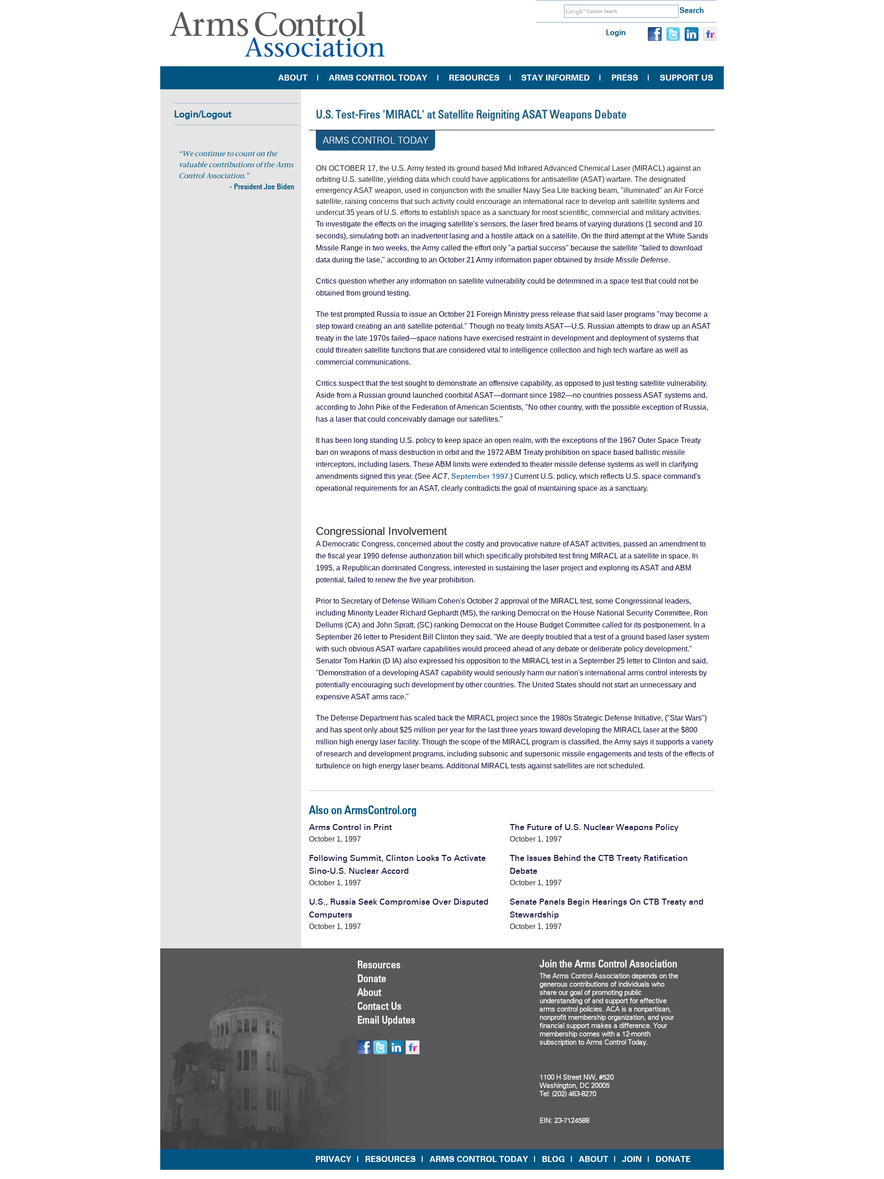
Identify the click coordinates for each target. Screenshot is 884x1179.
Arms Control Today (378, 78)
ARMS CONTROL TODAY (479, 1159)
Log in (616, 32)
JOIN (632, 1159)
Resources (474, 78)
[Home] (277, 34)
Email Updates (386, 1019)
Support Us (686, 78)
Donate (371, 978)
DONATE (673, 1159)
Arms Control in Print (350, 827)
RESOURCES (390, 1159)
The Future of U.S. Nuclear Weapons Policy (594, 827)
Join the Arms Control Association (608, 963)
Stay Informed (555, 78)
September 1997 (479, 476)
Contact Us (379, 1005)
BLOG (553, 1159)
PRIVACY (333, 1159)
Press (624, 78)
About (293, 78)
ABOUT (593, 1159)
